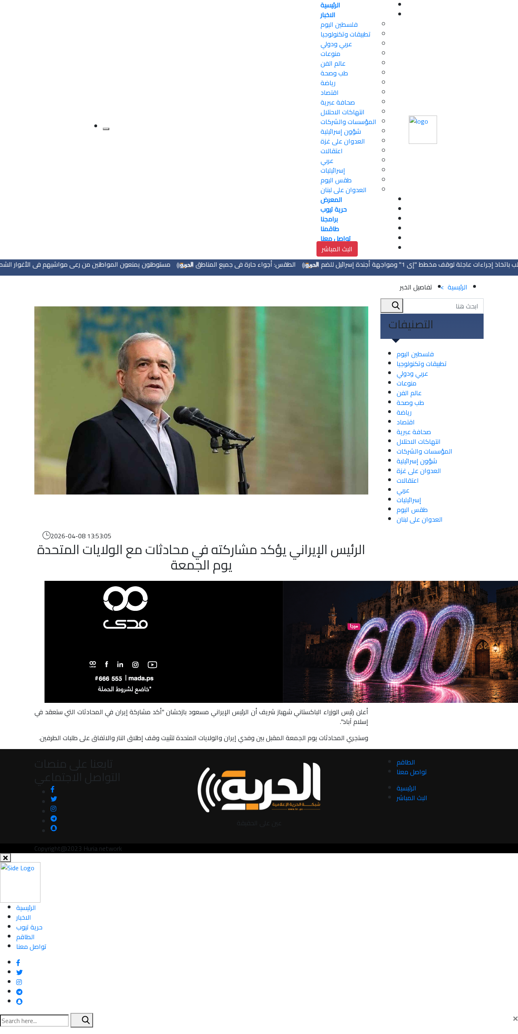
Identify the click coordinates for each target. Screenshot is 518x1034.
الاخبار (23, 917)
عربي (327, 160)
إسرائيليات (333, 170)
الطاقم (406, 762)
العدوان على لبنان (344, 190)
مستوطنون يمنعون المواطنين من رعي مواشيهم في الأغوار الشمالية (98, 264)
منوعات (330, 53)
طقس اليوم (336, 180)
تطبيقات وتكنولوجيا (346, 34)
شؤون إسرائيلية (341, 131)
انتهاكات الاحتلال (343, 112)
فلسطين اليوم (339, 24)
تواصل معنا (412, 772)
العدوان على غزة (343, 141)
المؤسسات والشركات (348, 122)
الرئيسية (453, 287)
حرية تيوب (29, 927)
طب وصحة (334, 73)
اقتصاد (330, 92)
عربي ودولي (336, 44)
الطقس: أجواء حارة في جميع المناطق (264, 264)
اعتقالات (332, 151)
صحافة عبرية (338, 102)
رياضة (328, 83)
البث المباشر (337, 249)
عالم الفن (333, 63)
